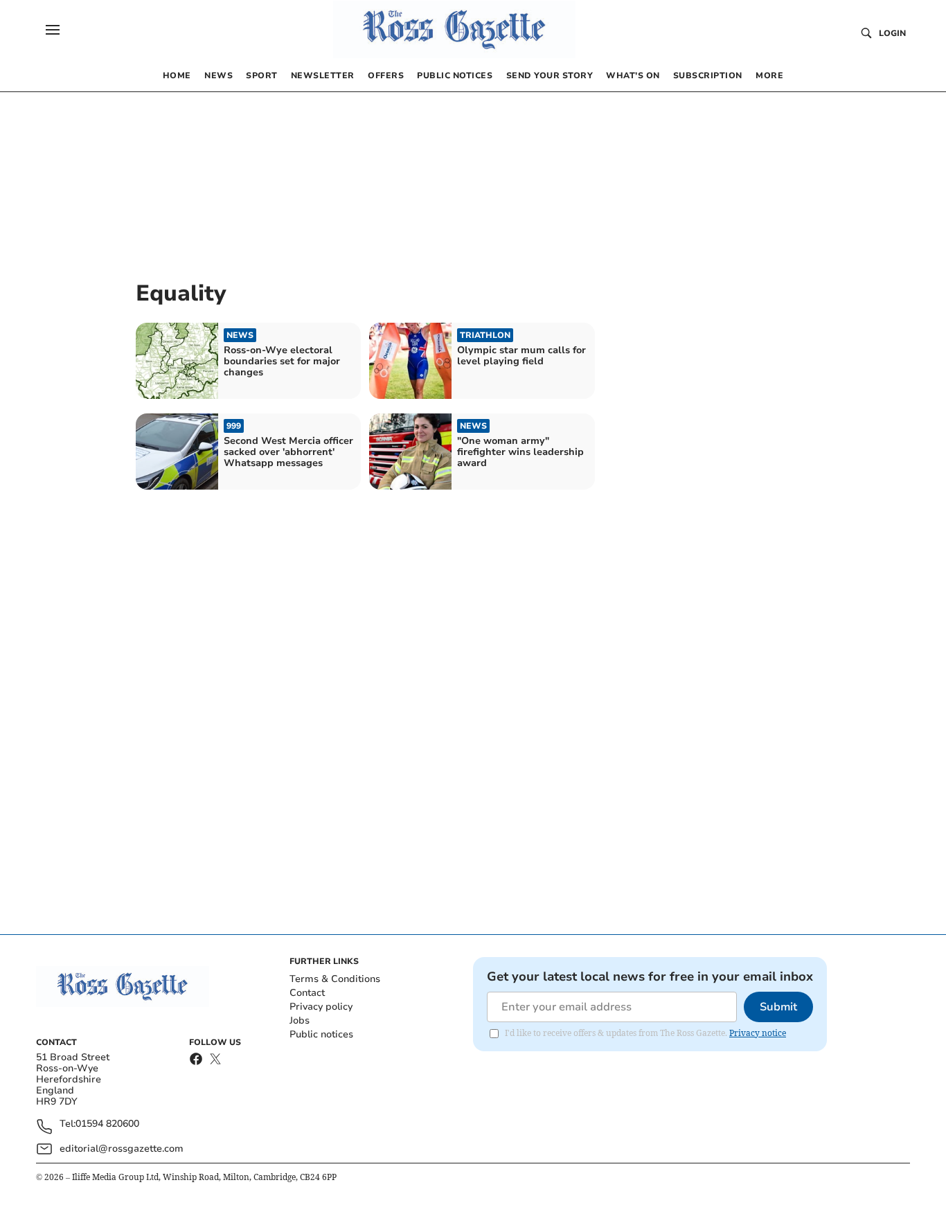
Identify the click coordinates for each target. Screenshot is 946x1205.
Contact (307, 992)
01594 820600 (107, 1124)
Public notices (321, 1034)
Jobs (299, 1020)
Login (892, 33)
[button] (52, 29)
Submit (778, 1007)
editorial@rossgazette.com (122, 1148)
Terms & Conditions (334, 978)
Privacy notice (757, 1033)
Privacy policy (320, 1006)
